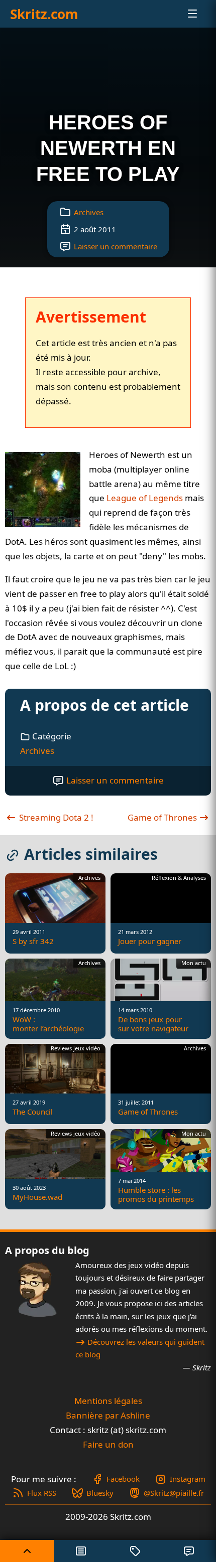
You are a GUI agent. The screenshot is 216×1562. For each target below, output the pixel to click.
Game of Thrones (163, 817)
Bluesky (100, 1493)
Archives (88, 212)
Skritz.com (44, 14)
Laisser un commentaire (115, 246)
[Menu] (183, 14)
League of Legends (144, 498)
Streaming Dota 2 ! (55, 817)
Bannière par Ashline (108, 1415)
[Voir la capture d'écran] (42, 489)
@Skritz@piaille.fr (174, 1493)
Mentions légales (108, 1401)
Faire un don (108, 1444)
